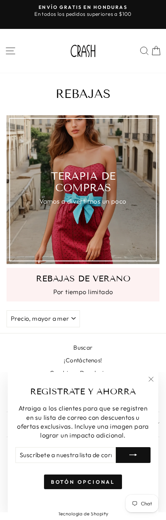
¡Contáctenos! (83, 360)
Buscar (82, 347)
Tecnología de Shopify (83, 513)
